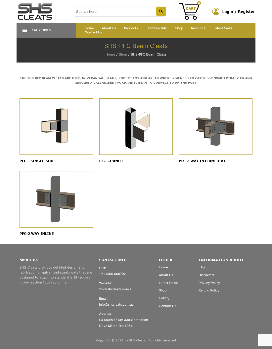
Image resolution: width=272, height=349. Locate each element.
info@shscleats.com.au (116, 304)
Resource (198, 28)
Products (131, 28)
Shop (179, 28)
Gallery (164, 298)
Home (89, 28)
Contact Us (93, 32)
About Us (109, 28)
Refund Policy (209, 290)
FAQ (202, 267)
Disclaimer (206, 275)
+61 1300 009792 (112, 274)
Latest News (222, 28)
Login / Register (238, 11)
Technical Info (156, 28)
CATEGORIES (41, 30)
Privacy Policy (209, 283)
